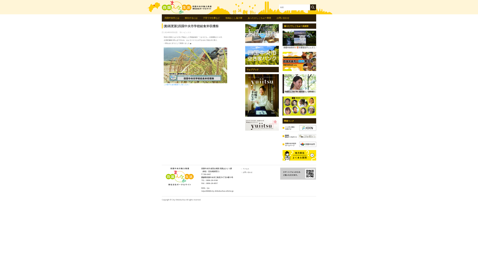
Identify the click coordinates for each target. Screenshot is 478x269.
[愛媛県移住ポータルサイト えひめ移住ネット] (299, 136)
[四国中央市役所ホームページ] (299, 144)
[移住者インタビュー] (299, 106)
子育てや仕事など (211, 17)
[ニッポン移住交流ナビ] (299, 127)
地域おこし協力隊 (233, 17)
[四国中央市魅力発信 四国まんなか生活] (180, 176)
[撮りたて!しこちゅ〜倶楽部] (299, 40)
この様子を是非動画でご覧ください (177, 85)
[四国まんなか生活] (187, 7)
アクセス (246, 169)
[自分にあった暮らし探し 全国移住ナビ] (262, 95)
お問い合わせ (283, 17)
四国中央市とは (172, 17)
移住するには (191, 17)
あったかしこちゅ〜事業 (259, 17)
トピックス (186, 32)
